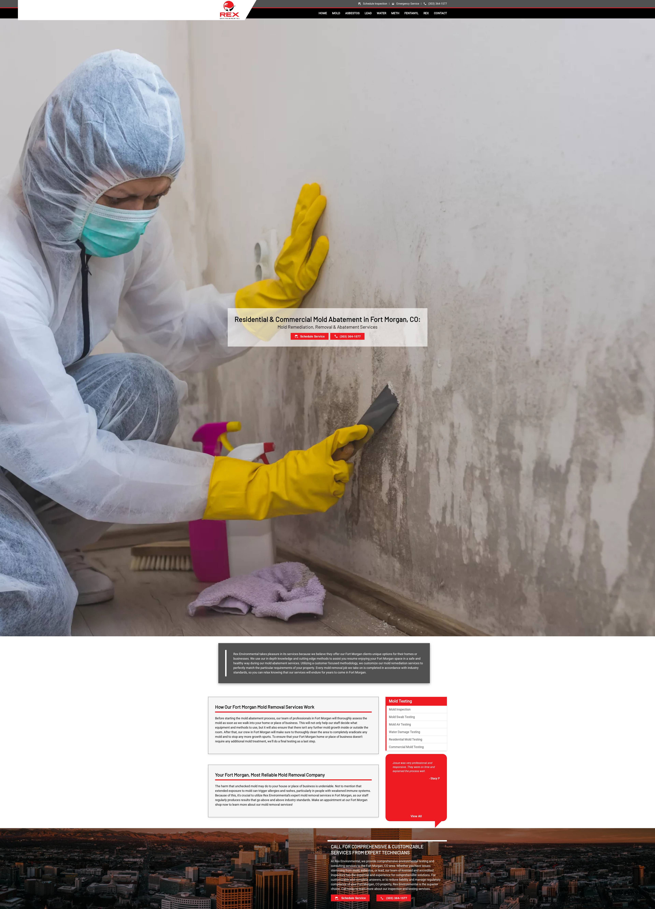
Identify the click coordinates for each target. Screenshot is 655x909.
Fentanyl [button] (411, 13)
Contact (440, 13)
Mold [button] (336, 13)
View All (416, 816)
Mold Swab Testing (402, 717)
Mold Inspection (400, 709)
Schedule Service (353, 898)
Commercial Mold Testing (406, 747)
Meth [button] (395, 13)
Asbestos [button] (352, 13)
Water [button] (381, 13)
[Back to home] (238, 10)
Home (323, 13)
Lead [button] (368, 13)
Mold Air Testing (400, 724)
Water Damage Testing (404, 732)
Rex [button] (426, 13)
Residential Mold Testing (405, 739)
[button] (405, 4)
